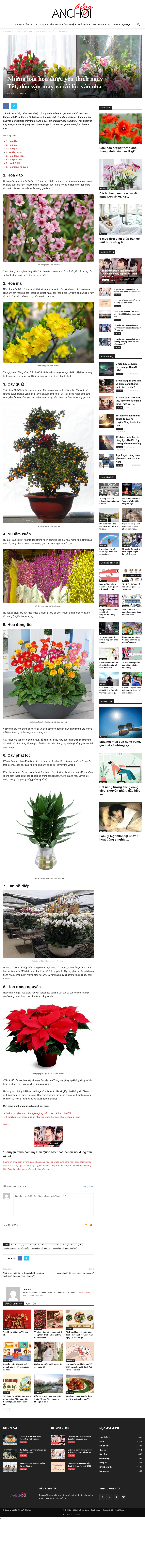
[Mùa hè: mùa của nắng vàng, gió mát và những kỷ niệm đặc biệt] (120, 722)
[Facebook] (102, 1497)
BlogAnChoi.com (47, 1495)
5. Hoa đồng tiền (15, 156)
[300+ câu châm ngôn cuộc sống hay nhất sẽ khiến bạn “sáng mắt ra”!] (105, 314)
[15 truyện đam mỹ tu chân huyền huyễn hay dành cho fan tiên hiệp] (132, 540)
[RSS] (116, 1497)
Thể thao (83, 24)
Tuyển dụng (95, 1510)
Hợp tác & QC (108, 1510)
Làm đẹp (54, 24)
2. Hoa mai (11, 145)
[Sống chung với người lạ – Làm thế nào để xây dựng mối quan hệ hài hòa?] (10, 1467)
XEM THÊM (31, 1304)
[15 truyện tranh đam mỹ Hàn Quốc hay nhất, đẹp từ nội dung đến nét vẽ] (58, 1440)
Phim (102, 1441)
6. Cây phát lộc (14, 159)
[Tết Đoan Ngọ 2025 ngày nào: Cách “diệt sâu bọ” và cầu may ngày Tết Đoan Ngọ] (80, 1319)
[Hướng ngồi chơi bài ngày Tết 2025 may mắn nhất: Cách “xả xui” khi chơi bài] (80, 1351)
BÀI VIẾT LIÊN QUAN (13, 1304)
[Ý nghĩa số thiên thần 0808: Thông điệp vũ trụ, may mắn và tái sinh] (10, 1440)
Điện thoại (104, 1458)
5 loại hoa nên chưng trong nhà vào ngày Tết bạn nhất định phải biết (43, 1117)
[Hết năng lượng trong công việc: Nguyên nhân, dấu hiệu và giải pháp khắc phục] (120, 768)
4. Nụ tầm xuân (14, 152)
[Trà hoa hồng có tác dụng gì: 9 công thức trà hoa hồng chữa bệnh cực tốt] (48, 1319)
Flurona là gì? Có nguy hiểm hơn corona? (75, 1273)
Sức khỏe (113, 24)
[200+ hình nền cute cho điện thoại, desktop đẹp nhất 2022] (105, 303)
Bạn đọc (126, 24)
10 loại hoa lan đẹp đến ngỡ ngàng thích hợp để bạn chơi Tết (39, 1113)
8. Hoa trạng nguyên (17, 167)
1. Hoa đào (12, 141)
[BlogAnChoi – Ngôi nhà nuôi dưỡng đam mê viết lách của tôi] (109, 575)
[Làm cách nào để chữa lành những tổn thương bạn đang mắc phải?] (109, 679)
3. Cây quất (12, 148)
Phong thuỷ (8, 1361)
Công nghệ (68, 24)
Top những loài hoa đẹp (41, 1248)
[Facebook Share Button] (6, 106)
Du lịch (42, 24)
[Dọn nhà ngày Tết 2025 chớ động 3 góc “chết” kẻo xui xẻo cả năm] (17, 1351)
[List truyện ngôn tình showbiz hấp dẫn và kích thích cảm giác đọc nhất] (109, 653)
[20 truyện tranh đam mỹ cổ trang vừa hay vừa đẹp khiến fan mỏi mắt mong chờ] (105, 342)
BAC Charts (119, 1510)
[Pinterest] (109, 1497)
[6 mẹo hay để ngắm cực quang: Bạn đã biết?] (106, 369)
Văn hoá (69, 1328)
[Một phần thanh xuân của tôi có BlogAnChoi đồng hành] (109, 600)
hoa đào (14, 1245)
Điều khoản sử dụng (81, 1510)
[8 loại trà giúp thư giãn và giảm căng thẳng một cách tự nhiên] (106, 386)
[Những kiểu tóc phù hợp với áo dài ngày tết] (48, 1351)
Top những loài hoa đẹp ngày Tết (65, 1248)
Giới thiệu (67, 1510)
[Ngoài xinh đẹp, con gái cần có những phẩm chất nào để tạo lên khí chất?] (132, 515)
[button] (138, 24)
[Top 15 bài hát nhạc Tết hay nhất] (17, 1319)
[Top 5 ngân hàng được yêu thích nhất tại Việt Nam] (106, 461)
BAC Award (67, 1515)
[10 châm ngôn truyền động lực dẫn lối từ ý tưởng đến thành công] (106, 442)
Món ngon (69, 1393)
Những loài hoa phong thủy (72, 1245)
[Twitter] (123, 1497)
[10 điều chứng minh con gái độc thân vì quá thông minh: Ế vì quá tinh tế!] (132, 653)
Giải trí (18, 24)
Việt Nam (38, 1393)
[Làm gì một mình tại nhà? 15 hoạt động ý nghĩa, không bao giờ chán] (120, 817)
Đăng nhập (88, 1186)
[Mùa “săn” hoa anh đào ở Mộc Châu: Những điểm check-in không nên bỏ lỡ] (48, 1383)
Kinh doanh (97, 24)
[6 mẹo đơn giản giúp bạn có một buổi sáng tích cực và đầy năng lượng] (120, 219)
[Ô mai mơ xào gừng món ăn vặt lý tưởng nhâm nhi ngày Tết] (80, 1383)
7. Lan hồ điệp (13, 163)
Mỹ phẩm (104, 1445)
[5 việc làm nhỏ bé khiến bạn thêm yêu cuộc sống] (109, 540)
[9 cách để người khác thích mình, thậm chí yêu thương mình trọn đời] (132, 679)
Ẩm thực (30, 24)
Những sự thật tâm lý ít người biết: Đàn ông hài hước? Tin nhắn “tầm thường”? (23, 1274)
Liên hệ (77, 1515)
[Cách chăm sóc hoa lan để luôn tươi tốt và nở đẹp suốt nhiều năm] (120, 174)
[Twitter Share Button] (14, 106)
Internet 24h (105, 1466)
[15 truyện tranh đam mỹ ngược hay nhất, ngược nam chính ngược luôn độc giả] (105, 328)
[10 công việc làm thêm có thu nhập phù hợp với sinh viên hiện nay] (109, 489)
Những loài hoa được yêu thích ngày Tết (44, 1245)
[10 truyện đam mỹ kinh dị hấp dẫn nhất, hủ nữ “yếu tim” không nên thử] (109, 628)
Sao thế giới (105, 1437)
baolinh (27, 1289)
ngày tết (23, 1245)
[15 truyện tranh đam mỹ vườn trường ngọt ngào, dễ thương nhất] (105, 291)
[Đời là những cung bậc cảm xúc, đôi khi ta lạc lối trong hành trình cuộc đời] (109, 515)
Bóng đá (103, 1462)
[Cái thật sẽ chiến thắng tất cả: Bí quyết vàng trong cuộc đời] (10, 1454)
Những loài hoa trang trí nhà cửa (16, 1248)
